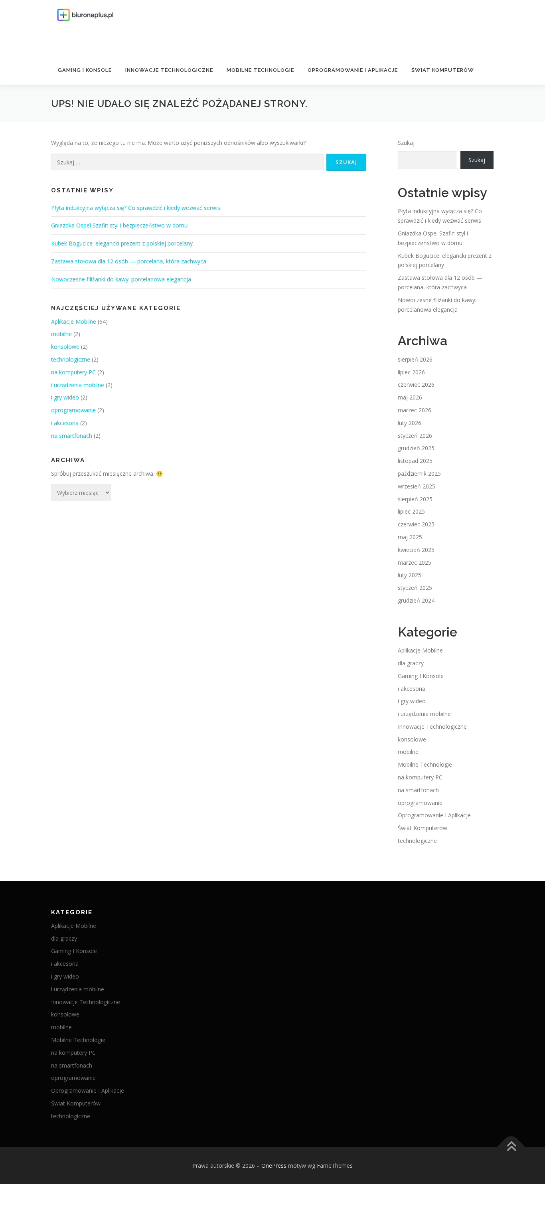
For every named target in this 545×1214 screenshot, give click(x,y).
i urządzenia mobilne (77, 385)
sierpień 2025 (415, 499)
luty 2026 (409, 423)
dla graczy (411, 663)
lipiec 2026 (411, 372)
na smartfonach (71, 435)
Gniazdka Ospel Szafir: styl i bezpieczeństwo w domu (119, 225)
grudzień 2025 (416, 448)
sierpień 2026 (415, 359)
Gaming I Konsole (85, 70)
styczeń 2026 (415, 435)
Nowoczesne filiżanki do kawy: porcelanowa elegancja (121, 279)
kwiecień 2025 (416, 550)
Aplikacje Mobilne (73, 321)
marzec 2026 (414, 410)
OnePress (273, 1165)
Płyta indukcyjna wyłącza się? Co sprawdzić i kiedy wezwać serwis (135, 208)
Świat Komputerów (442, 70)
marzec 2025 (414, 562)
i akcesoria (65, 423)
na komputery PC (73, 372)
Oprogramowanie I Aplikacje (353, 70)
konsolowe (65, 346)
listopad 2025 (415, 461)
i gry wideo (65, 397)
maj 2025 (410, 537)
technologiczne (70, 359)
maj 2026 (410, 397)
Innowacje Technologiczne (169, 70)
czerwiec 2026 (416, 384)
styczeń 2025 (415, 587)
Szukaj (406, 142)
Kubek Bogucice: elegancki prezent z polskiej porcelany (122, 243)
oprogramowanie (73, 410)
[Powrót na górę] (511, 1147)
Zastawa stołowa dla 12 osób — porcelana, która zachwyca (128, 261)
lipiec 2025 (411, 511)
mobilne (61, 334)
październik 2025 (419, 473)
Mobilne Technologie (260, 70)
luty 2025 (409, 575)
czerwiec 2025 (416, 524)
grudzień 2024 (416, 600)
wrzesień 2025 (416, 486)
